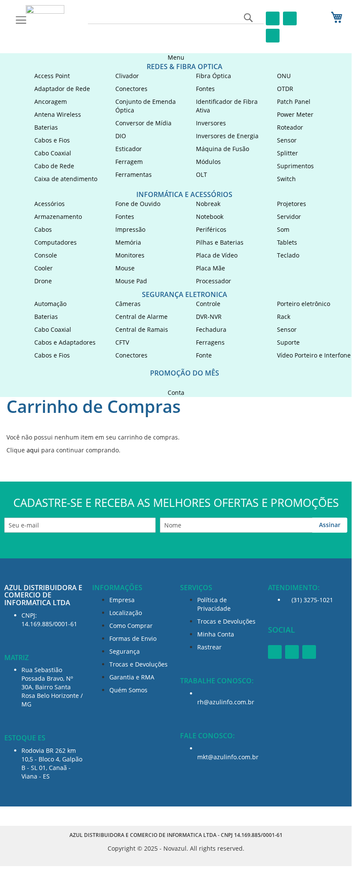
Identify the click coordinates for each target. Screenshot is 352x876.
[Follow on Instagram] (290, 18)
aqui (33, 450)
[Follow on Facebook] (273, 18)
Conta (176, 392)
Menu (176, 57)
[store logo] (45, 12)
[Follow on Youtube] (273, 35)
